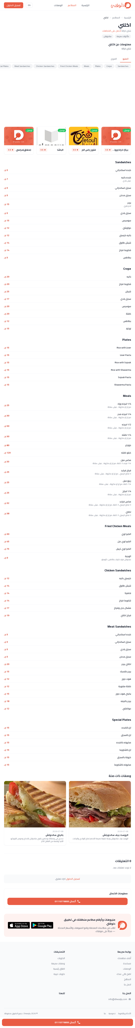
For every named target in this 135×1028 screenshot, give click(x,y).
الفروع (114, 59)
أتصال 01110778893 (65, 901)
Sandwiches (123, 66)
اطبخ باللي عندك (124, 974)
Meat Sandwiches (22, 66)
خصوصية (112, 1013)
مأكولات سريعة (123, 36)
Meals (86, 66)
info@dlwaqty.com (117, 999)
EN (29, 5)
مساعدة (127, 963)
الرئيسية (85, 5)
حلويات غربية (59, 974)
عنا (105, 1013)
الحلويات (61, 958)
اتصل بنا (127, 984)
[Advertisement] (67, 98)
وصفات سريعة (58, 963)
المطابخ (127, 979)
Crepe (109, 66)
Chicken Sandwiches (45, 66)
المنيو (125, 59)
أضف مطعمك (124, 958)
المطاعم (72, 5)
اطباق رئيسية (59, 969)
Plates (98, 66)
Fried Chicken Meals (69, 66)
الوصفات (58, 5)
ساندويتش (107, 36)
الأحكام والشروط (124, 1013)
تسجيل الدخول (14, 5)
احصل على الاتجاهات (111, 31)
